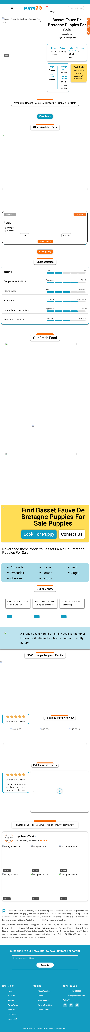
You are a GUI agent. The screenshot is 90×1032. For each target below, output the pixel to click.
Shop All (11, 1000)
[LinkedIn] (71, 1005)
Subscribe (45, 965)
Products (11, 996)
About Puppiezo (44, 991)
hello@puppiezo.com (76, 996)
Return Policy (43, 1010)
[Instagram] (65, 1005)
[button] (12, 8)
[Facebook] (77, 1005)
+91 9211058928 (74, 991)
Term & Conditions (45, 1005)
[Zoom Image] (40, 21)
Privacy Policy (43, 1000)
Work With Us (13, 1005)
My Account (12, 1019)
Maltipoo (10, 228)
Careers (41, 996)
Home (10, 991)
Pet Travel (12, 1014)
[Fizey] (45, 176)
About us (11, 1010)
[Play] (60, 791)
